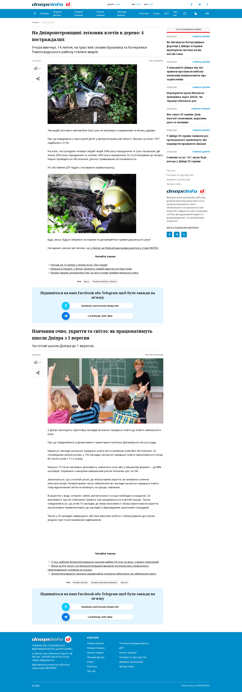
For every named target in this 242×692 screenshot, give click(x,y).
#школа (124, 582)
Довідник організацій (178, 179)
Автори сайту (174, 184)
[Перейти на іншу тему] (196, 13)
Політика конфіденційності (134, 643)
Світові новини (100, 13)
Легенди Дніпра (121, 13)
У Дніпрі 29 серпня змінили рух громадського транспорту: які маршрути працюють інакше (187, 139)
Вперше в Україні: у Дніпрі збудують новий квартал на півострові (91, 268)
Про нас (175, 13)
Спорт (156, 13)
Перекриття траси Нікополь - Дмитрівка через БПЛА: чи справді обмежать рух (186, 96)
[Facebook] (191, 4)
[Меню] (35, 13)
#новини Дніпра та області (105, 281)
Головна (44, 13)
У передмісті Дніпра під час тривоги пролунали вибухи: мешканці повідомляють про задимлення (186, 73)
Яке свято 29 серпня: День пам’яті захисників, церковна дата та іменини (186, 118)
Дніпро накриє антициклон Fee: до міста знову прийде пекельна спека (94, 272)
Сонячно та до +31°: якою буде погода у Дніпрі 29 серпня (186, 159)
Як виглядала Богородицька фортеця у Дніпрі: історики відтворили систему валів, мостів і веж (185, 48)
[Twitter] (207, 4)
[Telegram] (199, 4)
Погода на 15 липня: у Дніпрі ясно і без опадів (79, 264)
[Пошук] (185, 13)
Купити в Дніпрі (128, 652)
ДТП (166, 13)
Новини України (78, 13)
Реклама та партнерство (180, 175)
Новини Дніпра (57, 13)
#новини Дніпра (80, 582)
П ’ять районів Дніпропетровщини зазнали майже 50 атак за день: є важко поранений (105, 562)
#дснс (86, 281)
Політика (144, 13)
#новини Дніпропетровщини (104, 582)
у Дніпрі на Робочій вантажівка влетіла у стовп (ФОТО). (125, 248)
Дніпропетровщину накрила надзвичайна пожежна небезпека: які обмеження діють (103, 573)
